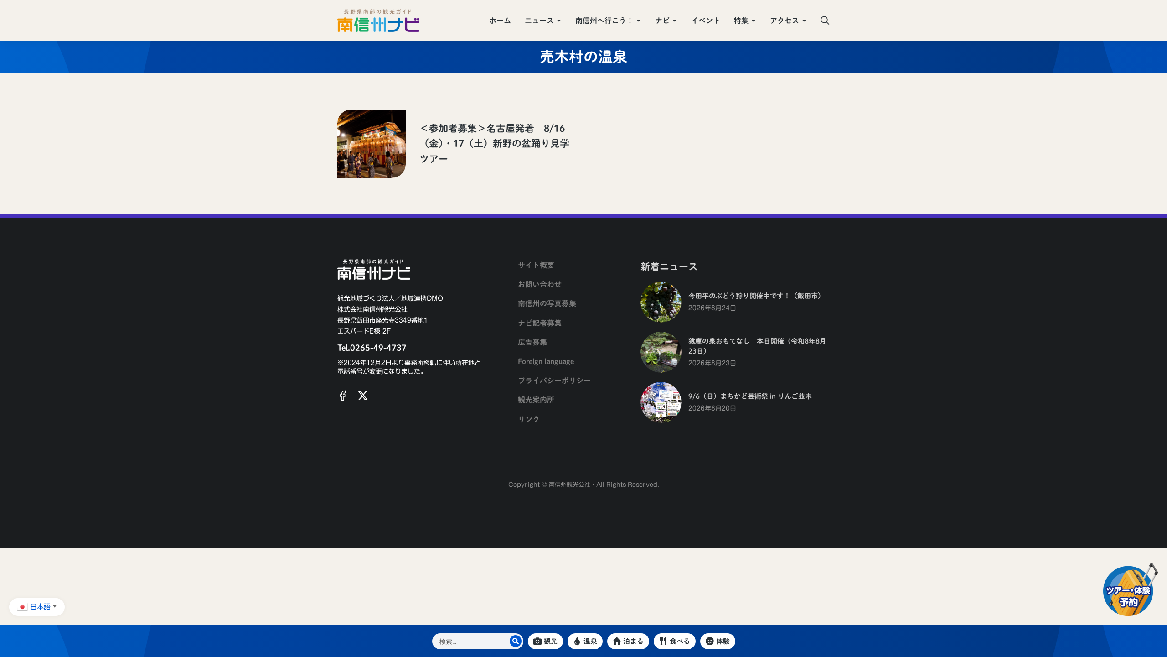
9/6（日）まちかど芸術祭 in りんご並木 (750, 396)
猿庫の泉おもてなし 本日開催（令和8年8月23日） (757, 346)
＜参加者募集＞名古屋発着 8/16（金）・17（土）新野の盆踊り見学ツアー (494, 144)
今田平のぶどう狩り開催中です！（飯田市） (756, 295)
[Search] (516, 641)
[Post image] (371, 144)
